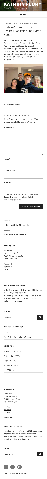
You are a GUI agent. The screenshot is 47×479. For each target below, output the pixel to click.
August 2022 (9, 365)
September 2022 (11, 361)
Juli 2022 (7, 370)
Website (7, 182)
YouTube (7, 269)
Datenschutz (8, 417)
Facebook (8, 264)
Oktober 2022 (10, 356)
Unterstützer (13, 105)
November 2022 (11, 351)
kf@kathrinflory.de (11, 259)
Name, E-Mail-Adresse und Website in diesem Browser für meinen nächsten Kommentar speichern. (21, 197)
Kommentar (10, 127)
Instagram (8, 267)
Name (7, 159)
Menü (25, 14)
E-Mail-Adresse (11, 171)
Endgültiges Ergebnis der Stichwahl (19, 337)
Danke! (7, 332)
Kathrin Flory (23, 4)
